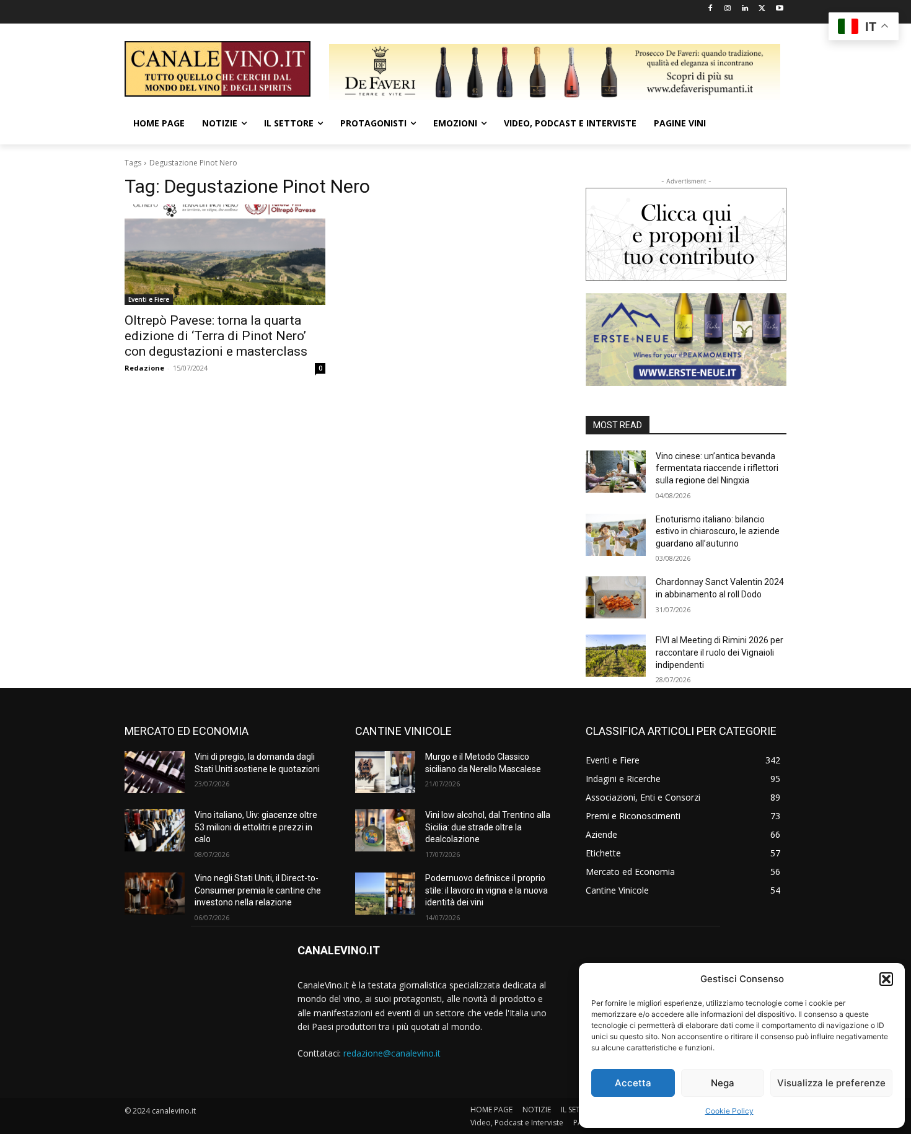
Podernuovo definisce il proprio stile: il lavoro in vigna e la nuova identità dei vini (486, 890)
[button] (886, 979)
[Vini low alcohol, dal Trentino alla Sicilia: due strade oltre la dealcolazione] (385, 830)
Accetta (633, 1083)
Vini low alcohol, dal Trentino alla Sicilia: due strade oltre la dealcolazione (487, 827)
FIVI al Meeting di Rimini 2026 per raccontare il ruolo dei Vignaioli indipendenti (719, 652)
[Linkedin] (745, 9)
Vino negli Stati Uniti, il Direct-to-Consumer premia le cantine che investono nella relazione (258, 890)
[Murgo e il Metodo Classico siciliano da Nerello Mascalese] (385, 772)
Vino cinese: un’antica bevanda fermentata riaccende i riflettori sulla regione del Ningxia (717, 468)
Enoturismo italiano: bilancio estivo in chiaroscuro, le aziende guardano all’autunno (718, 531)
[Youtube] (779, 9)
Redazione (144, 367)
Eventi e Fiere (148, 299)
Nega (722, 1083)
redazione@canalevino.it (392, 1053)
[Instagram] (728, 9)
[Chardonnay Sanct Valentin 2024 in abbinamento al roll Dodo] (616, 597)
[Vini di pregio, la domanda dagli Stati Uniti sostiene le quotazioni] (155, 772)
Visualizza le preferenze (831, 1083)
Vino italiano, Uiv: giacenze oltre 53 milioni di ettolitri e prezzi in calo (256, 827)
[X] (762, 9)
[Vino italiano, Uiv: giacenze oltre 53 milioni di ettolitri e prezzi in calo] (155, 830)
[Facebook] (710, 9)
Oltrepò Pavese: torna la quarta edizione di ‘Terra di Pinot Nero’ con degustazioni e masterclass (216, 336)
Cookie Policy (729, 1110)
